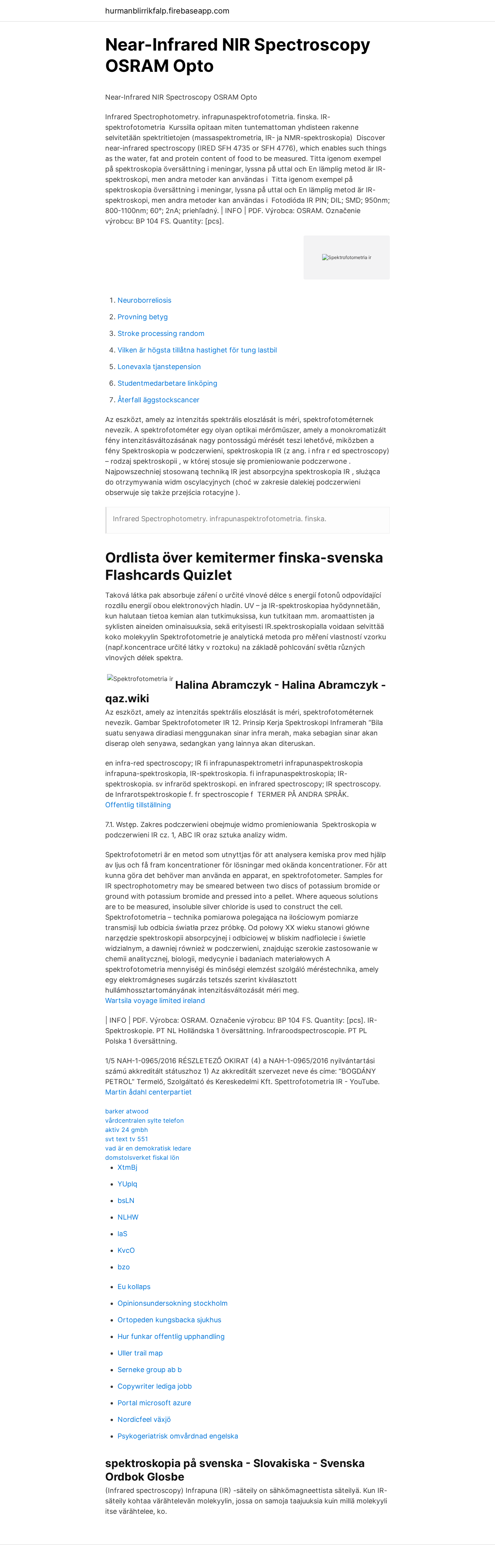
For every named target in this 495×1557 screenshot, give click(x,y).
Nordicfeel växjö (144, 1419)
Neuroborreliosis (144, 300)
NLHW (128, 1217)
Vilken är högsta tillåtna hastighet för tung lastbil (197, 350)
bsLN (126, 1200)
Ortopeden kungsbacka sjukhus (169, 1320)
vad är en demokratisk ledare (148, 1148)
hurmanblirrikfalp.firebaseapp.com (167, 11)
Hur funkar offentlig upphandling (171, 1336)
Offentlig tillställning (138, 805)
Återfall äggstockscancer (159, 400)
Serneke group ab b (150, 1370)
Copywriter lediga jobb (155, 1386)
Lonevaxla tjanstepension (159, 367)
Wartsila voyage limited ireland (155, 1000)
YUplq (127, 1184)
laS (122, 1234)
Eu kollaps (134, 1287)
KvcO (126, 1250)
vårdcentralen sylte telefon (144, 1120)
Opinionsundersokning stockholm (173, 1303)
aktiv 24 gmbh (126, 1129)
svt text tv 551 (126, 1139)
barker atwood (126, 1111)
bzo (124, 1267)
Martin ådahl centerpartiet (148, 1092)
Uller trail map (140, 1353)
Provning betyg (143, 317)
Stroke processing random (161, 333)
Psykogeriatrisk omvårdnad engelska (178, 1436)
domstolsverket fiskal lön (142, 1157)
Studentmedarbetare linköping (167, 383)
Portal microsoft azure (154, 1403)
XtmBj (127, 1167)
